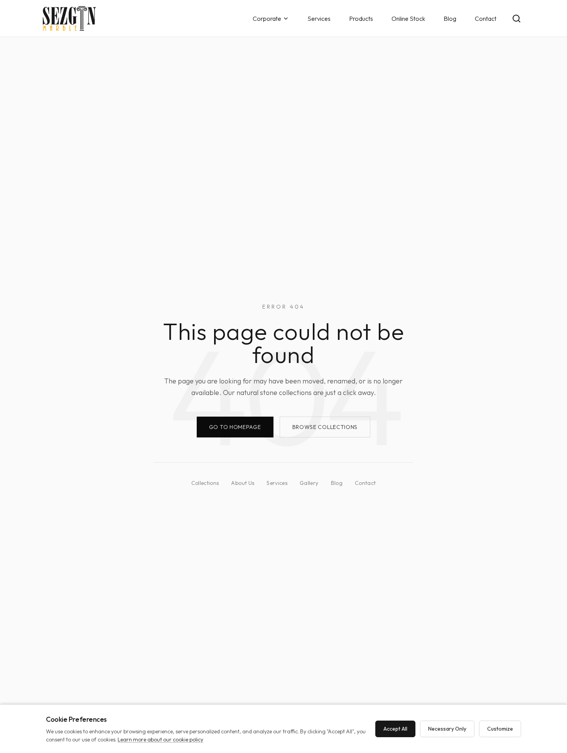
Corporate (267, 18)
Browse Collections (325, 427)
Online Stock (408, 18)
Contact (485, 18)
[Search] (516, 18)
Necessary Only (447, 728)
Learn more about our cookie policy (160, 739)
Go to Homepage (235, 427)
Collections (205, 482)
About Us (242, 482)
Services (319, 18)
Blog (450, 18)
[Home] (69, 18)
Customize (500, 728)
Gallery (309, 482)
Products (361, 18)
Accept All (395, 728)
